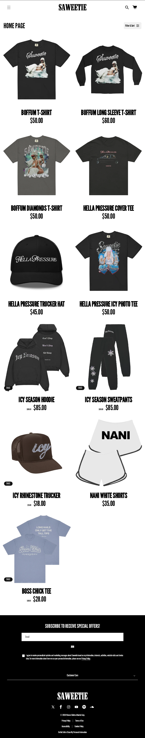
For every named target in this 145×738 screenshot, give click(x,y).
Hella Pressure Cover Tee (108, 208)
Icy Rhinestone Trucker (36, 495)
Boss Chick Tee (36, 591)
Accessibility (66, 726)
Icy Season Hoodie (36, 399)
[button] (9, 7)
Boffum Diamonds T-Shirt (36, 208)
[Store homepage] (72, 695)
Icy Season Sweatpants (108, 399)
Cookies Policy (79, 726)
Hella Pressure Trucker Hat (36, 304)
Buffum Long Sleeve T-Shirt (108, 112)
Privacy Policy (86, 658)
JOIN (72, 646)
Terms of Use (79, 720)
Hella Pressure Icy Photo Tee (109, 304)
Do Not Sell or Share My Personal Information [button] (72, 732)
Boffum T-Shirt (36, 112)
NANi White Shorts (108, 495)
